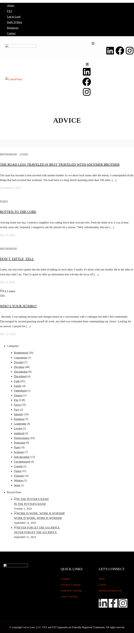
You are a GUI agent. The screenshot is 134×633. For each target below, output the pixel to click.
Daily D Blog (14, 22)
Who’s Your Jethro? (18, 306)
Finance (18, 395)
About (10, 5)
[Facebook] (120, 50)
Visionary (19, 475)
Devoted (18, 362)
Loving (24, 154)
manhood (19, 433)
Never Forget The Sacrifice (35, 532)
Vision (17, 471)
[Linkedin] (110, 50)
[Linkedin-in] (103, 603)
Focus (17, 404)
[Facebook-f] (113, 603)
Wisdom (18, 480)
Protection (19, 442)
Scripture (19, 452)
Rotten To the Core (18, 212)
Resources (12, 27)
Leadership (20, 423)
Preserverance (21, 438)
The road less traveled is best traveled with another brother (60, 164)
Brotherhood (8, 154)
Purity (4, 201)
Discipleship (21, 371)
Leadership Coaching (71, 590)
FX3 (9, 11)
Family (18, 385)
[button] (93, 43)
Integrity (18, 414)
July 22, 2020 (7, 281)
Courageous (20, 357)
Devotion (19, 366)
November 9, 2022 (10, 187)
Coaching (65, 578)
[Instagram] (129, 50)
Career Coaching (69, 596)
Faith (17, 381)
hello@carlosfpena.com (110, 590)
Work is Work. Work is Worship (38, 518)
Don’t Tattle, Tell (17, 259)
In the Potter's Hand (30, 503)
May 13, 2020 (8, 333)
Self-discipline (22, 456)
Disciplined (20, 376)
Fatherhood (20, 390)
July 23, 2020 (7, 234)
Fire (2, 295)
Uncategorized (22, 461)
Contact (11, 33)
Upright (18, 466)
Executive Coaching (70, 584)
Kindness (19, 419)
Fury (16, 409)
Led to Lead (13, 16)
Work (17, 485)
